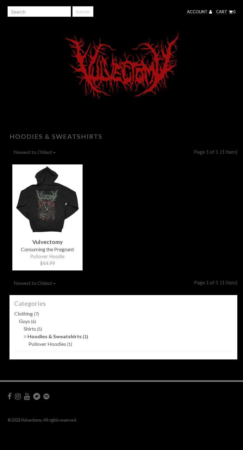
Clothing (26, 314)
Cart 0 (225, 11)
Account (197, 11)
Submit (83, 11)
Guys (27, 321)
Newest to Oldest (33, 152)
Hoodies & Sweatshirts (57, 336)
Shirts (33, 329)
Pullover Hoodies (50, 344)
